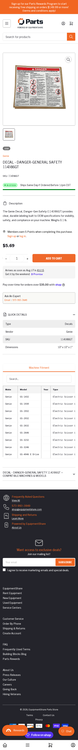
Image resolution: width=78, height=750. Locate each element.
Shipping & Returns (14, 628)
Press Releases (12, 674)
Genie (6, 155)
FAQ (5, 644)
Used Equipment (12, 602)
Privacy (39, 719)
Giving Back (10, 689)
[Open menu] (7, 23)
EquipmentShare (12, 588)
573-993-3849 (20, 299)
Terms (29, 715)
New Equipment (12, 598)
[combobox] (39, 37)
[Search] (71, 37)
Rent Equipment (12, 593)
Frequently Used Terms (16, 649)
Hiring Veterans (12, 694)
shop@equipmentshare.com (27, 509)
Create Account (12, 633)
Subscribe (65, 562)
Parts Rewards (11, 658)
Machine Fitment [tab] (39, 367)
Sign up (11, 236)
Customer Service (13, 618)
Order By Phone (12, 623)
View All (16, 500)
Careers (7, 684)
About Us (16, 527)
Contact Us (48, 715)
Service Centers (12, 607)
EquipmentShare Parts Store (43, 709)
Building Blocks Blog (14, 654)
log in (23, 236)
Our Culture (9, 679)
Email (8, 299)
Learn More (18, 518)
